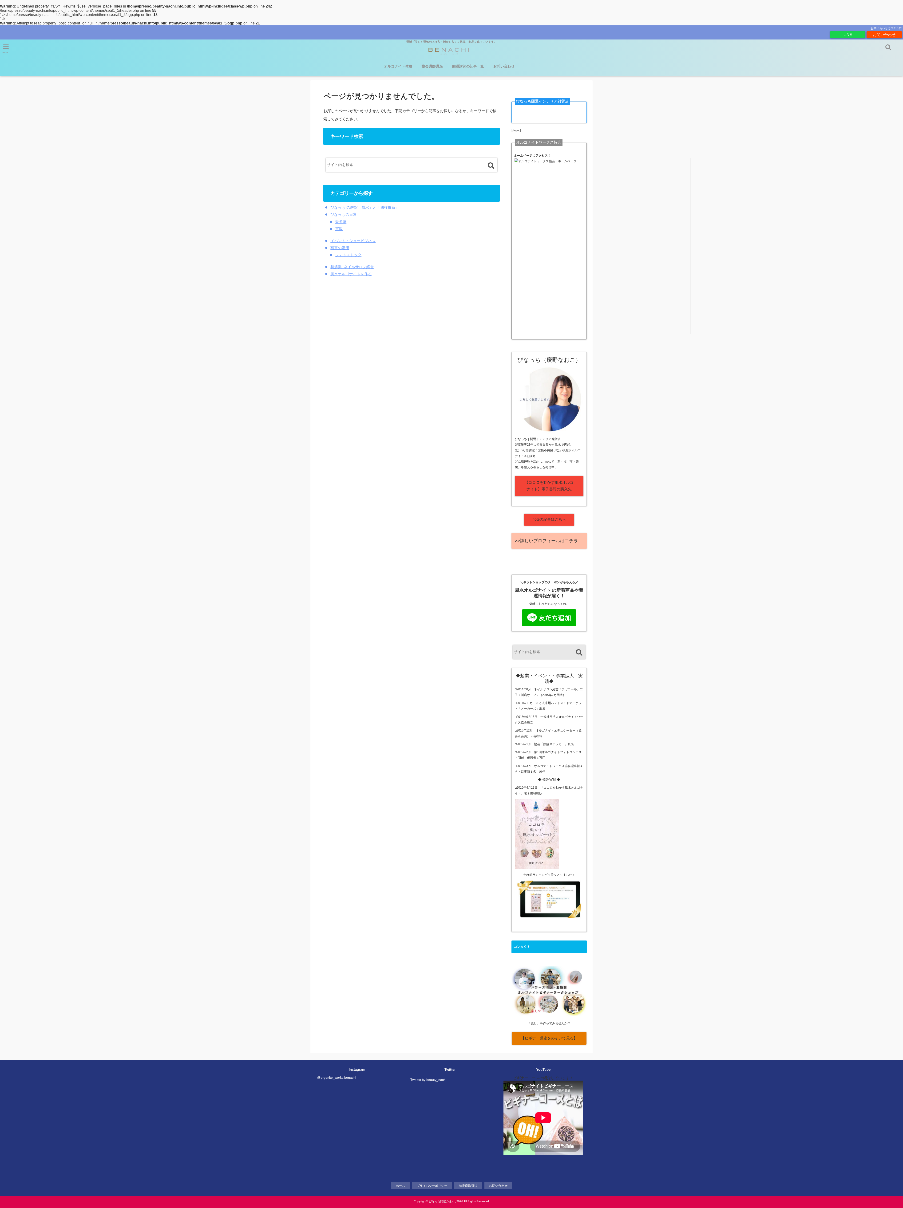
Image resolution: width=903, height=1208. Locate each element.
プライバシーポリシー (432, 1186)
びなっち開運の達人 (441, 1201)
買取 (339, 229)
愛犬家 (340, 222)
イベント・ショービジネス (353, 241)
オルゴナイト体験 (398, 66)
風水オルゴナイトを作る (351, 274)
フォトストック (348, 255)
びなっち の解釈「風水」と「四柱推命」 (364, 207)
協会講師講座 (432, 66)
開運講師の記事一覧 (468, 66)
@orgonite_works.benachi (336, 1077)
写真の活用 (339, 248)
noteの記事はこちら (549, 519)
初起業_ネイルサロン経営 (352, 267)
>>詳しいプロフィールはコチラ (546, 540)
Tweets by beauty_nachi (428, 1080)
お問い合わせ (884, 35)
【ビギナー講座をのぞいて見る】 (549, 1038)
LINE (848, 35)
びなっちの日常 (343, 214)
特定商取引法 (468, 1186)
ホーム (400, 1186)
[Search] (491, 166)
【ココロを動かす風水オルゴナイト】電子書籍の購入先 (549, 485)
